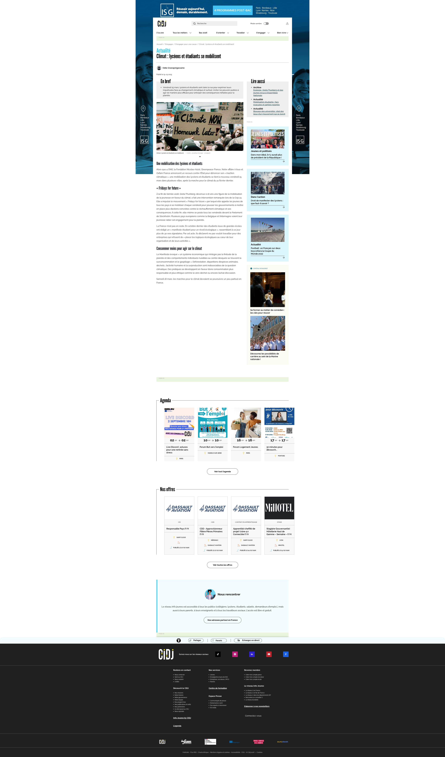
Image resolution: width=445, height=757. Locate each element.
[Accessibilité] (179, 640)
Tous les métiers (180, 33)
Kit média (213, 707)
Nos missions (179, 693)
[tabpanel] (199, 128)
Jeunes (212, 675)
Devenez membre (252, 670)
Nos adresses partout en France (223, 620)
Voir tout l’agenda (222, 471)
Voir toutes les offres (222, 565)
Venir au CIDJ (179, 677)
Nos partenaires (180, 707)
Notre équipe (179, 700)
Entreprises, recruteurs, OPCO (219, 679)
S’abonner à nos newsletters (256, 706)
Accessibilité (235, 752)
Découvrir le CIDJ (181, 688)
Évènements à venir (216, 703)
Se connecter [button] (287, 23)
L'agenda (177, 726)
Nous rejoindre (179, 711)
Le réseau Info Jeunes (254, 686)
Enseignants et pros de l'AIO (219, 677)
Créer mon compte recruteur (255, 677)
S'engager (260, 33)
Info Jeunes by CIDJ (182, 718)
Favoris (219, 640)
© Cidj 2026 (250, 752)
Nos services (214, 670)
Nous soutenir (179, 679)
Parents (212, 681)
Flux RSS (193, 752)
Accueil (160, 44)
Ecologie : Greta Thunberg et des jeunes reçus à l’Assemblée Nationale (268, 93)
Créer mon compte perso (254, 675)
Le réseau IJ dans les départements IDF (258, 695)
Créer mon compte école (254, 679)
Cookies (259, 752)
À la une (160, 33)
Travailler (241, 33)
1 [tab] (200, 157)
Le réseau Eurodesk (252, 700)
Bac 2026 (203, 33)
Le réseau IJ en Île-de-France (255, 693)
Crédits (177, 681)
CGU (243, 752)
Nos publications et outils (183, 704)
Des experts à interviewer (218, 705)
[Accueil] (167, 23)
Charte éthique (203, 752)
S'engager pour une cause (186, 44)
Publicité (186, 752)
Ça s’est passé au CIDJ (182, 709)
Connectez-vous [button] (253, 716)
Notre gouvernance (181, 697)
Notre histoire (179, 695)
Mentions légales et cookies (220, 752)
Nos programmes (180, 702)
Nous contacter (180, 675)
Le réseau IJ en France (253, 690)
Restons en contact (182, 670)
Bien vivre (281, 33)
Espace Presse (215, 696)
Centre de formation (218, 688)
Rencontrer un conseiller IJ (254, 697)
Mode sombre (256, 24)
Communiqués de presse (218, 701)
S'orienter (220, 33)
